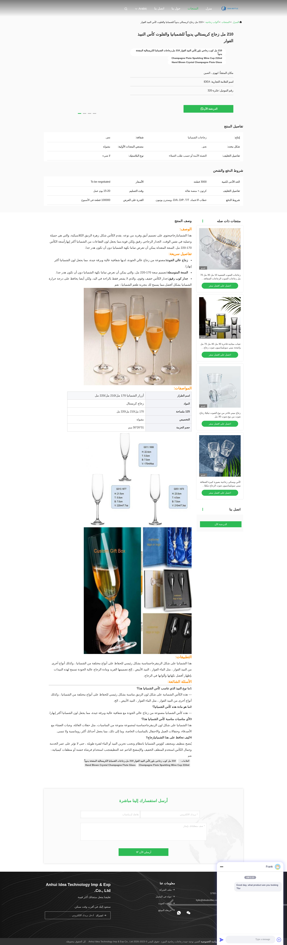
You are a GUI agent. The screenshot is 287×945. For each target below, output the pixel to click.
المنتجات (193, 8)
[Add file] (279, 939)
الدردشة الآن (210, 108)
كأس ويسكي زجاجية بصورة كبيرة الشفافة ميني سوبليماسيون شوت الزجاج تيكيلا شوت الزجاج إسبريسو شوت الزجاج (220, 486)
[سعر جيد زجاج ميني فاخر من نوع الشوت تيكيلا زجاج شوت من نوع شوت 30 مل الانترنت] (220, 387)
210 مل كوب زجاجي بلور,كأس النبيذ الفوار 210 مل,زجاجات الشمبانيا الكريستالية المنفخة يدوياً (130, 761)
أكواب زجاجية (212, 22)
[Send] (221, 939)
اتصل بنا (159, 8)
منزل (209, 8)
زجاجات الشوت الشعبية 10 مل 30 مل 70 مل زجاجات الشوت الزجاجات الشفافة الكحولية (220, 279)
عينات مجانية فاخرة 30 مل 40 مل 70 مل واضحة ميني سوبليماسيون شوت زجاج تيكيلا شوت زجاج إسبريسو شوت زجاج (220, 348)
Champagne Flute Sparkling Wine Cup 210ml (164, 765)
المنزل (236, 22)
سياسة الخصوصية (209, 941)
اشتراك (100, 915)
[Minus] (222, 867)
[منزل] (230, 8)
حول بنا (176, 8)
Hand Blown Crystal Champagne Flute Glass (110, 765)
